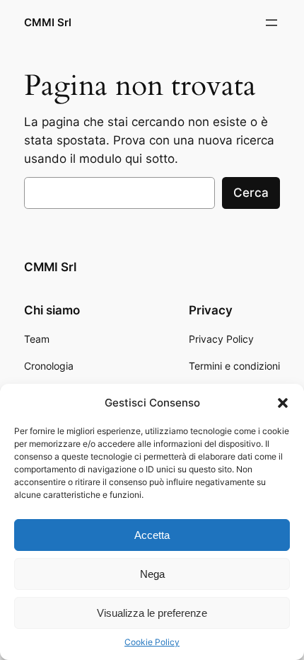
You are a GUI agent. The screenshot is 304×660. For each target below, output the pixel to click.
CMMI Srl (47, 22)
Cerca (251, 193)
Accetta (152, 535)
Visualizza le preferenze (152, 613)
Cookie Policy (152, 642)
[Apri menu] (271, 22)
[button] (283, 403)
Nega (152, 574)
